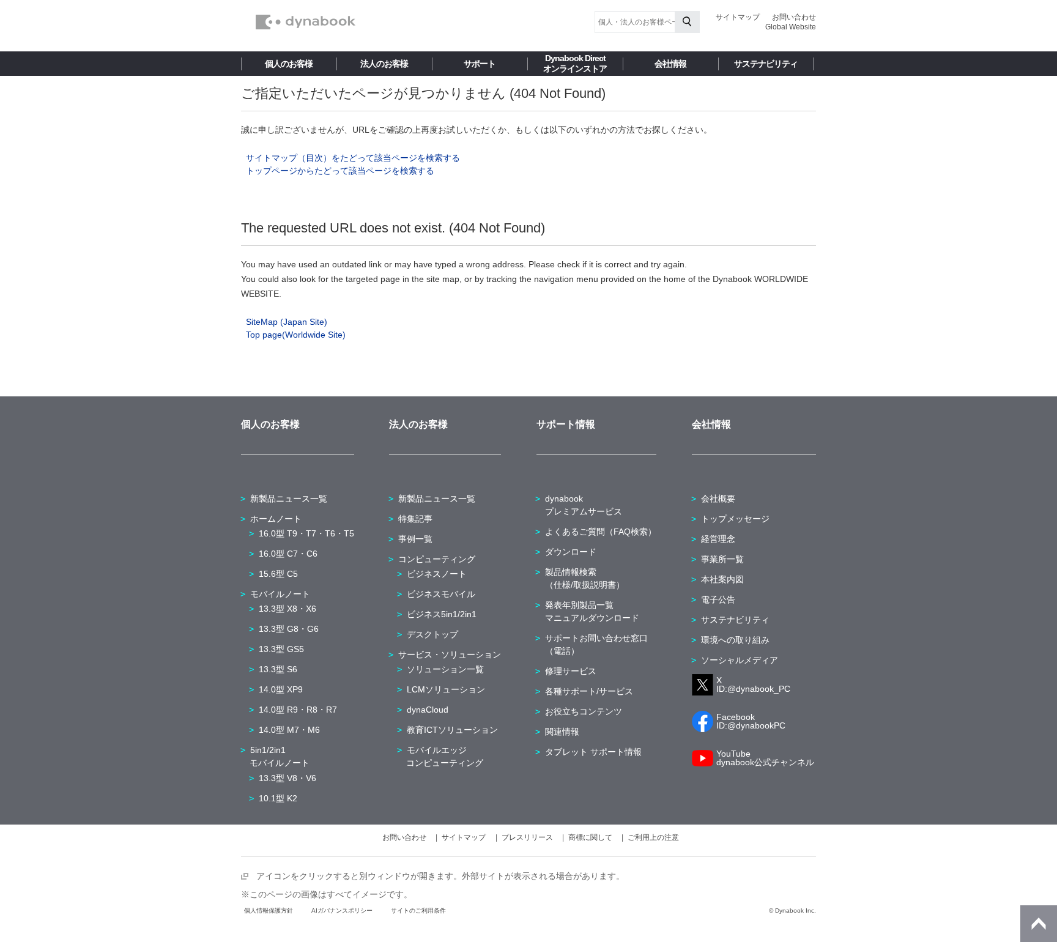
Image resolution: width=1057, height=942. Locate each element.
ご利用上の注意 (653, 837)
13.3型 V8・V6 (287, 778)
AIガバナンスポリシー (342, 910)
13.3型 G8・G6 (289, 629)
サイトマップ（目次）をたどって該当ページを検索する (353, 158)
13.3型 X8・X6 (287, 609)
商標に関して (590, 837)
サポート (479, 64)
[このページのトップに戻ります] (1038, 923)
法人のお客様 (384, 64)
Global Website (790, 27)
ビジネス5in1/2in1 (442, 614)
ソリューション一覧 (445, 669)
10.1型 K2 (278, 798)
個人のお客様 (289, 64)
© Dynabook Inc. (792, 910)
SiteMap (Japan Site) (286, 322)
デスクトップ (432, 634)
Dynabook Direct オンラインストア (575, 63)
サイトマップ (738, 17)
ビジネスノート (437, 574)
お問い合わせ (794, 17)
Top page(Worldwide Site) (296, 334)
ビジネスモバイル (441, 594)
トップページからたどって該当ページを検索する (340, 171)
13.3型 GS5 (281, 649)
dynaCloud (427, 709)
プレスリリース (527, 837)
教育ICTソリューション (452, 730)
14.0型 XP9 (281, 689)
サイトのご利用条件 (418, 910)
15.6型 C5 (278, 574)
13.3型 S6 (278, 669)
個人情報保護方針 (268, 910)
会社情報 (670, 64)
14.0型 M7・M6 (289, 730)
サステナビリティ (766, 64)
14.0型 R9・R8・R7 (298, 709)
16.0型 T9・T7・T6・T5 (306, 533)
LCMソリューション (446, 689)
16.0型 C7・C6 (288, 553)
